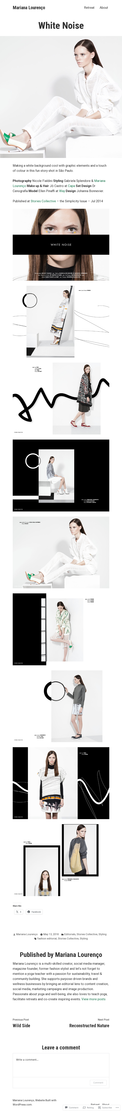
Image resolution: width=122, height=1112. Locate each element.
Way (62, 191)
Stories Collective (43, 201)
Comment (98, 1082)
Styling (102, 934)
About (104, 7)
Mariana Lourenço (29, 7)
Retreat (89, 7)
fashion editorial (47, 938)
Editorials (69, 934)
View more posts (93, 999)
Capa (71, 186)
